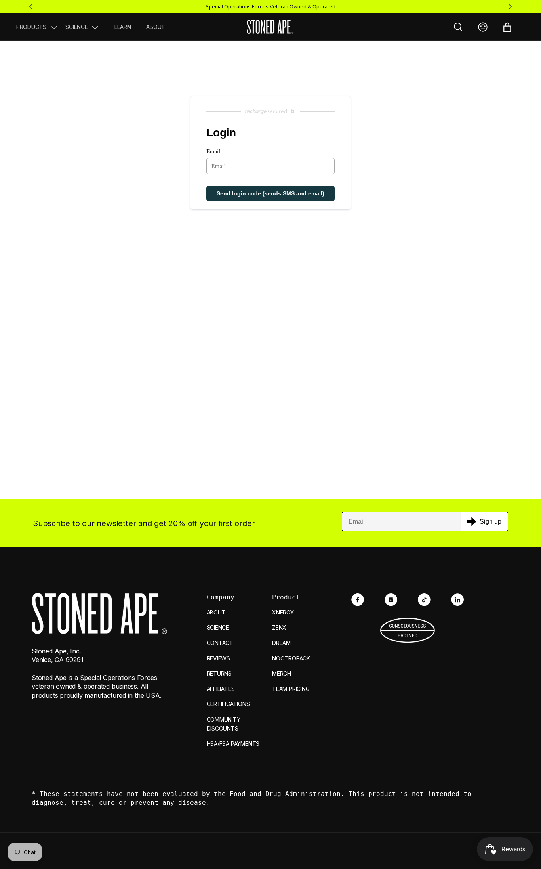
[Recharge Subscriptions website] (270, 111)
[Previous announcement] (31, 6)
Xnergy (283, 612)
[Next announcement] (510, 6)
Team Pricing (290, 688)
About (216, 612)
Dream (281, 642)
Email (213, 152)
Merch (281, 673)
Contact (220, 642)
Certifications (228, 704)
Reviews (218, 658)
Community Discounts (223, 724)
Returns (219, 673)
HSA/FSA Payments (233, 743)
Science (218, 627)
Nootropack (291, 658)
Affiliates (221, 688)
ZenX (279, 627)
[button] (37, 27)
